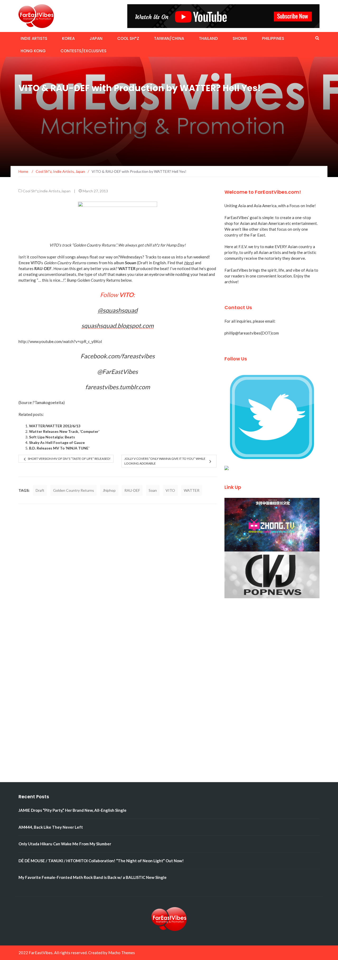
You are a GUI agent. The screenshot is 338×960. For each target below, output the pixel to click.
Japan (96, 38)
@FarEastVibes (117, 371)
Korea (68, 38)
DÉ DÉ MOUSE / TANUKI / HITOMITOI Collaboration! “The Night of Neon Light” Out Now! (101, 860)
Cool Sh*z (128, 38)
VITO (170, 490)
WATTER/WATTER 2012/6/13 (54, 426)
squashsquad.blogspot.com (117, 325)
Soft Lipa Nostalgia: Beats (52, 437)
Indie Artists (34, 38)
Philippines (273, 38)
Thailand (208, 38)
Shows (240, 38)
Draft (40, 490)
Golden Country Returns (73, 490)
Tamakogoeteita (49, 402)
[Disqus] (117, 578)
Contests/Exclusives (83, 51)
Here (188, 262)
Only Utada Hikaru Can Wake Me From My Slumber (64, 843)
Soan (153, 490)
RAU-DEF (132, 490)
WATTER (191, 490)
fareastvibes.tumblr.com (117, 387)
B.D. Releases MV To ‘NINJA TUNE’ (59, 448)
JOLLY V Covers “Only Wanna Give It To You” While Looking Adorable (164, 461)
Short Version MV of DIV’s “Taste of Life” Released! (69, 459)
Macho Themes (121, 952)
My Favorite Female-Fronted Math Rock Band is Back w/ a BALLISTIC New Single (92, 877)
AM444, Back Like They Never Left (50, 827)
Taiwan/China (169, 38)
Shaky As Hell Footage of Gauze (57, 442)
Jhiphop (109, 490)
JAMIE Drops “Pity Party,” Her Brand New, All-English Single (72, 810)
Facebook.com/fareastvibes (118, 356)
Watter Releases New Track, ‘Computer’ (64, 431)
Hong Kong (33, 51)
